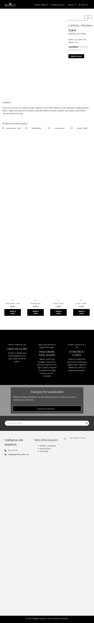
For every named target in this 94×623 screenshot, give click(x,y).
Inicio (70, 20)
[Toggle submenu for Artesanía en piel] (63, 5)
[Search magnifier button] (86, 423)
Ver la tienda (44, 451)
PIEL (74, 20)
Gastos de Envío (45, 448)
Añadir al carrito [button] (13, 312)
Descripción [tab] (6, 102)
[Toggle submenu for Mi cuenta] (87, 5)
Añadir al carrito (76, 56)
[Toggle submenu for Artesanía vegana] (47, 5)
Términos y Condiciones (48, 446)
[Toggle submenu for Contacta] (75, 5)
